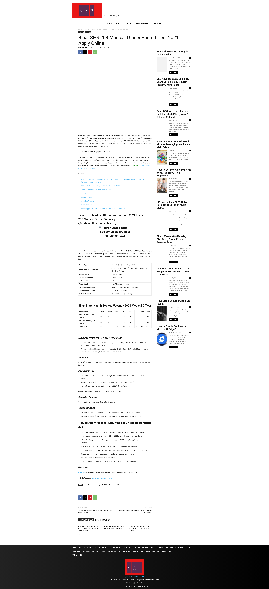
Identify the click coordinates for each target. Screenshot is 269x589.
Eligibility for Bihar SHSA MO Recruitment (96, 190)
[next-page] (83, 534)
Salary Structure (87, 205)
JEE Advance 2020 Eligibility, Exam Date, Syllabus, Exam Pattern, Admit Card (173, 81)
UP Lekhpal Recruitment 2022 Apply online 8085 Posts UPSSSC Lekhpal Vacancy (139, 528)
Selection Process (87, 201)
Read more (173, 72)
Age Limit (84, 193)
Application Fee (86, 197)
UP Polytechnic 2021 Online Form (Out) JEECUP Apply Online (172, 205)
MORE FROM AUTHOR (102, 520)
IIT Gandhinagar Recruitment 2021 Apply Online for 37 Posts (135, 511)
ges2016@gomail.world (134, 577)
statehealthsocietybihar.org (102, 478)
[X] (85, 52)
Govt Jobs (87, 29)
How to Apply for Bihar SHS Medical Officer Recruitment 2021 (103, 209)
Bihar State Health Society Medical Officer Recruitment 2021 (102, 485)
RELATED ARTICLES (86, 520)
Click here (82, 473)
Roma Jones (84, 47)
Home (80, 29)
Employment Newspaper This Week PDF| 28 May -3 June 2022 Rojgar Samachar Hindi (89, 528)
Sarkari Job (88, 32)
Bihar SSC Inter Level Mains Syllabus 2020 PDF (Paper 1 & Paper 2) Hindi (172, 114)
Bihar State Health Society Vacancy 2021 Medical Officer (101, 186)
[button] (178, 15)
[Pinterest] (90, 52)
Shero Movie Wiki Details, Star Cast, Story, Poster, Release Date (171, 239)
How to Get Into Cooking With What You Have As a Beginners (174, 172)
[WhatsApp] (95, 52)
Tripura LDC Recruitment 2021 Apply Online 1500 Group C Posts (95, 511)
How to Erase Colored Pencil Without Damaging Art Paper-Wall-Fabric (173, 144)
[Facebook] (80, 52)
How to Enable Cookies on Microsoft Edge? (172, 328)
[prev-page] (79, 534)
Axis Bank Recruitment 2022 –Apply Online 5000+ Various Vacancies (173, 271)
